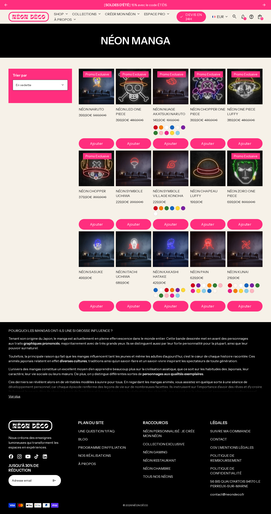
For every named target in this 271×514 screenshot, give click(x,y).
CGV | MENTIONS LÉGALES (232, 447)
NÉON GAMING (155, 452)
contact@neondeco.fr (227, 494)
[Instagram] (19, 456)
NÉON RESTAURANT (159, 460)
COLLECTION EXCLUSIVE (164, 444)
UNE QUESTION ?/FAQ (96, 431)
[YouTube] (27, 456)
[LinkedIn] (44, 456)
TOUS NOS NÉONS (158, 476)
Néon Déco (140, 505)
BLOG (83, 439)
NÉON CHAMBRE (157, 468)
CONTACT (218, 439)
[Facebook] (11, 456)
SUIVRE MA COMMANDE (230, 431)
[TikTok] (36, 456)
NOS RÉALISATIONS (94, 455)
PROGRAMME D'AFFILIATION (102, 447)
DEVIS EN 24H (191, 17)
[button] (155, 127)
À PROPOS (87, 464)
